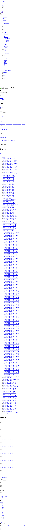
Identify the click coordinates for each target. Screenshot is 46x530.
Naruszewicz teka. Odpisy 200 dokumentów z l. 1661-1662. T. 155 (10, 396)
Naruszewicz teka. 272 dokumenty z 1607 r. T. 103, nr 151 (6, 453)
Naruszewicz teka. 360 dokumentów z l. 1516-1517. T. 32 (9, 176)
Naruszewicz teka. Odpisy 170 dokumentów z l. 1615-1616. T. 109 (10, 223)
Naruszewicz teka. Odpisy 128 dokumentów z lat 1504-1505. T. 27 (10, 173)
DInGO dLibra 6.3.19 (7, 525)
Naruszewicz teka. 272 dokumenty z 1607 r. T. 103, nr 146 (6, 432)
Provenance (5, 68)
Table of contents (6, 36)
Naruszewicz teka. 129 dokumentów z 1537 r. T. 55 (8, 190)
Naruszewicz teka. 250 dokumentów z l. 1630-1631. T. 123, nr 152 (11, 320)
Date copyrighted (6, 46)
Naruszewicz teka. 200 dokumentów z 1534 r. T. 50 (8, 187)
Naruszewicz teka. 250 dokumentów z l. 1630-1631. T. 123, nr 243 (11, 372)
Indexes (2, 25)
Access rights (5, 65)
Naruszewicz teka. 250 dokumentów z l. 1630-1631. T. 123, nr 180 (11, 334)
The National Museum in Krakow (3, 496)
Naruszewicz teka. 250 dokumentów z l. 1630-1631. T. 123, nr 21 (11, 245)
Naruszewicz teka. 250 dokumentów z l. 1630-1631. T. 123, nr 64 (11, 271)
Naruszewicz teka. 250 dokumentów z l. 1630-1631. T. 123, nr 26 (11, 248)
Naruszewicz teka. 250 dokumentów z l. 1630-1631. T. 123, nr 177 (11, 332)
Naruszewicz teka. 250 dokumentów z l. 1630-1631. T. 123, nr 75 (11, 278)
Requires (5, 62)
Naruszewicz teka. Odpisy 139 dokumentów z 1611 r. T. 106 (9, 221)
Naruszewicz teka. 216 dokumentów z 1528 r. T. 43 (8, 183)
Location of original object (8, 70)
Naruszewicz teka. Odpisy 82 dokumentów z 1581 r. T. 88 (9, 210)
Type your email (2, 87)
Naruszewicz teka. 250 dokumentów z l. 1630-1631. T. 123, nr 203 (11, 348)
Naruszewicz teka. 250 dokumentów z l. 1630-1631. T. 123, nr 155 (11, 322)
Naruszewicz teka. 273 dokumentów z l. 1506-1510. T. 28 (9, 174)
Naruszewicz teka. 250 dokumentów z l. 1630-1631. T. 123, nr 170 (11, 331)
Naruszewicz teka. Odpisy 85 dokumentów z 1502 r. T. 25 (9, 172)
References (5, 60)
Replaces (5, 61)
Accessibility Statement (5, 74)
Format (4, 49)
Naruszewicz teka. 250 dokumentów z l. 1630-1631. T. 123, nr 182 (11, 335)
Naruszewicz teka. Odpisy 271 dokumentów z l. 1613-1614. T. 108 (10, 222)
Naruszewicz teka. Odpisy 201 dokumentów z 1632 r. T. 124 (9, 377)
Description (3, 515)
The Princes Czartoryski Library (11, 140)
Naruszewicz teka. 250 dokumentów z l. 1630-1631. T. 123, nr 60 (11, 269)
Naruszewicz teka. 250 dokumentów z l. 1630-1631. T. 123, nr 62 (11, 270)
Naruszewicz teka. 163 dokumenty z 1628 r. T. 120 (8, 229)
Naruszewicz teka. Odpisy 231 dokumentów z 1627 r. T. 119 (9, 228)
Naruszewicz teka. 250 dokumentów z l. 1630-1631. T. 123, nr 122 (11, 302)
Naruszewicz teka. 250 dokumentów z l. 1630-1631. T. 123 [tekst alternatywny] (12, 231)
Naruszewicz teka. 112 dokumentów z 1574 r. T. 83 (8, 207)
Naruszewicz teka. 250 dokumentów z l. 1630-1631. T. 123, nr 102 (11, 290)
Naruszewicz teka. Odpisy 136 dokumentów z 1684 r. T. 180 (9, 409)
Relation (5, 55)
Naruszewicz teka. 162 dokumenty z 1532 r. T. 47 (8, 185)
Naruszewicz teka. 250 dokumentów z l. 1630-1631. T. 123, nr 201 (11, 347)
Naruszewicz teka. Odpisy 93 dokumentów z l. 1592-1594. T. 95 (10, 214)
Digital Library (3, 140)
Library (5, 22)
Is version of (5, 58)
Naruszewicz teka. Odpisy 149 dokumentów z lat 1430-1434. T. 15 (10, 166)
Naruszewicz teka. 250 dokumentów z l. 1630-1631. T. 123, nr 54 (11, 265)
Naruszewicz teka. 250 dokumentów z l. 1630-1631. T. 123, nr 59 (11, 268)
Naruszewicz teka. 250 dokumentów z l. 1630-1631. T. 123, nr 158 (11, 324)
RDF (0, 153)
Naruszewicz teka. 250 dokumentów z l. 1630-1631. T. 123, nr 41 (11, 257)
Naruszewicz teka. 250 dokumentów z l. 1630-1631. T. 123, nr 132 (11, 308)
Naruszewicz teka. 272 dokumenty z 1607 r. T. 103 (8, 219)
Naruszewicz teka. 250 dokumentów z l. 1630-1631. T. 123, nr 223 (11, 360)
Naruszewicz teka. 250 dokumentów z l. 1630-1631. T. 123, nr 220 (11, 358)
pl (2, 5)
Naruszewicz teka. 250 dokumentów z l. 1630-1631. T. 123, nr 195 (11, 343)
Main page (1, 502)
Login (1, 12)
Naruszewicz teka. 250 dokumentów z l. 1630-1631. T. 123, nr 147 (11, 317)
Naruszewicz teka (3, 157)
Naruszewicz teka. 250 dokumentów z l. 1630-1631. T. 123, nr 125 (11, 304)
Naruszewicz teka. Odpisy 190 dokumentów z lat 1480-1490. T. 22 (10, 170)
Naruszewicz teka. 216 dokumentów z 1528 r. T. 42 (8, 182)
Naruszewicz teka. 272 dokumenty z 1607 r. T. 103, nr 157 (6, 467)
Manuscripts (4, 20)
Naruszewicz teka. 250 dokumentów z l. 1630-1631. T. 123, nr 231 (11, 365)
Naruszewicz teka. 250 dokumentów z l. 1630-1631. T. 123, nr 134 (11, 309)
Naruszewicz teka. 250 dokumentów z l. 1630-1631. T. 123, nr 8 (11, 237)
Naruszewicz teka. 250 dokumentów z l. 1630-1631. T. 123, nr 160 (11, 325)
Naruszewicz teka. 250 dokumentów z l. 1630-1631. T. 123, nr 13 (11, 240)
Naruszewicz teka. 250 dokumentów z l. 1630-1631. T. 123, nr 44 (11, 259)
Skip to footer (3, 2)
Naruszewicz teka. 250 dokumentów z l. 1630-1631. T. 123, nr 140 (11, 313)
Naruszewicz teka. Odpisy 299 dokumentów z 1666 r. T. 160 (9, 399)
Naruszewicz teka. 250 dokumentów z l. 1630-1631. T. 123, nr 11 (11, 239)
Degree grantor (7, 41)
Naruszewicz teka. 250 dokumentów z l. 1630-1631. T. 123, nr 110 (11, 295)
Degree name (7, 39)
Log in (1, 522)
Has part (5, 56)
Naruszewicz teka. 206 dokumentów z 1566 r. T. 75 (8, 202)
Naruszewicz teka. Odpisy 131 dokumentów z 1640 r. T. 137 (9, 385)
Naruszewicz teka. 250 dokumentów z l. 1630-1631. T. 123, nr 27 (11, 249)
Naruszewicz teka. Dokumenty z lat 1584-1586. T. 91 (8, 212)
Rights (4, 64)
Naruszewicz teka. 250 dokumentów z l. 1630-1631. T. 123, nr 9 (11, 238)
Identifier (5, 51)
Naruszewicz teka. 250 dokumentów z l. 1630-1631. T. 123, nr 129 (11, 306)
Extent (5, 50)
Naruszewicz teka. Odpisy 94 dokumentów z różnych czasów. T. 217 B (10, 412)
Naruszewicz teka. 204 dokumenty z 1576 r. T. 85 (8, 208)
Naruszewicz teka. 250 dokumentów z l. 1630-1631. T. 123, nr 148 (11, 318)
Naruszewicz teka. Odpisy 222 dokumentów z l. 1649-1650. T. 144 (10, 389)
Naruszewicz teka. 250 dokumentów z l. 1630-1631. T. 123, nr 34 (11, 253)
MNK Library (1, 497)
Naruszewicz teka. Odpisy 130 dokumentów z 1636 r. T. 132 (9, 382)
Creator (4, 29)
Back (1, 14)
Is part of (5, 57)
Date (4, 42)
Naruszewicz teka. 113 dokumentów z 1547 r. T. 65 (8, 196)
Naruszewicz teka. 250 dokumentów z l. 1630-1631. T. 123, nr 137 (11, 311)
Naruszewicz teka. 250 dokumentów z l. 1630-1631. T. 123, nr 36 (11, 254)
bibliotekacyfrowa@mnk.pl (3, 493)
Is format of (5, 59)
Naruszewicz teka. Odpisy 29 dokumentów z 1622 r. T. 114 (9, 226)
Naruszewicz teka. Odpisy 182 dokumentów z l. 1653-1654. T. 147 (10, 391)
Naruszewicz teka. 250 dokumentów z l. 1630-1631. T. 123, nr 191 (11, 341)
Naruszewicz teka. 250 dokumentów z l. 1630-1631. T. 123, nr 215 (11, 355)
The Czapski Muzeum (6, 23)
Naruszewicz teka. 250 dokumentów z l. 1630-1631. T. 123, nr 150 (11, 319)
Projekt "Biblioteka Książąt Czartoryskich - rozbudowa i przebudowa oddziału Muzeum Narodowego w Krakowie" (12, 124)
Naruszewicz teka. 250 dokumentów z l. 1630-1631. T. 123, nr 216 (11, 356)
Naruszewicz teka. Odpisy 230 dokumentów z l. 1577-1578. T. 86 (10, 209)
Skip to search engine (4, 1)
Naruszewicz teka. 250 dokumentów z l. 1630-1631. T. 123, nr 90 (11, 287)
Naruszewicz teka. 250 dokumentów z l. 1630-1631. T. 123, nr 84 (11, 283)
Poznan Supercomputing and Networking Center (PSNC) (20, 525)
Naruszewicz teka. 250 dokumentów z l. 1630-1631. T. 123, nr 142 (11, 314)
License (5, 66)
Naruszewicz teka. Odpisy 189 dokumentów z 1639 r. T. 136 (9, 384)
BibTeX (2, 94)
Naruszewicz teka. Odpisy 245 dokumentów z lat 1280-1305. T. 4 (10, 159)
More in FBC (1, 477)
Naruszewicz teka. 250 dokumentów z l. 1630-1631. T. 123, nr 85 (11, 284)
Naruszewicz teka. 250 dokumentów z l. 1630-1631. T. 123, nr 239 (11, 370)
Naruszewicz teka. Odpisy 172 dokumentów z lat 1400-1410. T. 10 (10, 163)
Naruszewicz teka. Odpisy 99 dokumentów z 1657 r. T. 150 (9, 393)
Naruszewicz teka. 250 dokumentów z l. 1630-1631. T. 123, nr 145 (11, 316)
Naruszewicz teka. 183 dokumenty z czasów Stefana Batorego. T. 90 (10, 211)
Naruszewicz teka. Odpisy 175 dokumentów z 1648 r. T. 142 (9, 388)
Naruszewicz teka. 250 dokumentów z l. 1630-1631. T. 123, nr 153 (11, 321)
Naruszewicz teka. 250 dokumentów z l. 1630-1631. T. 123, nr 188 (11, 339)
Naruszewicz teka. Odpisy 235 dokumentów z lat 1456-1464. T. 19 (10, 168)
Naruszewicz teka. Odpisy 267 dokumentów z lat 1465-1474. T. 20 (10, 169)
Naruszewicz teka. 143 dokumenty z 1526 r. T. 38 (8, 180)
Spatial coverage (6, 33)
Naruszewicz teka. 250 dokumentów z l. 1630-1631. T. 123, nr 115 (11, 298)
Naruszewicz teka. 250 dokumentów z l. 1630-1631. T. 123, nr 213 (11, 354)
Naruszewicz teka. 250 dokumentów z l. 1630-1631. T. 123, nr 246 (11, 374)
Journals (4, 18)
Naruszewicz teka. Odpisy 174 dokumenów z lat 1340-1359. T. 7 (10, 161)
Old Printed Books (5, 17)
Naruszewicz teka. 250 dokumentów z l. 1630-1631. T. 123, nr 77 (11, 279)
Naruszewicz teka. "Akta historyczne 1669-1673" (8, 411)
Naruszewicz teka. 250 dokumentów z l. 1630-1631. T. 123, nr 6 (11, 236)
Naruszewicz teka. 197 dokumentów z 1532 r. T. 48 (8, 186)
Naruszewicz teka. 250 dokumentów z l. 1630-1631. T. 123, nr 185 (11, 337)
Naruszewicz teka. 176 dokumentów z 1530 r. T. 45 (8, 184)
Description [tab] (3, 99)
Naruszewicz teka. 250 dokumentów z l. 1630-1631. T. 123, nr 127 (11, 305)
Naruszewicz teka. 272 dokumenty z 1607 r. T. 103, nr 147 (6, 425)
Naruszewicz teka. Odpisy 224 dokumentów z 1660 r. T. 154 (9, 395)
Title (2, 512)
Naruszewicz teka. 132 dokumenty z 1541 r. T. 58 (8, 192)
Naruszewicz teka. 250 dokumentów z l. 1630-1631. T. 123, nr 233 (11, 366)
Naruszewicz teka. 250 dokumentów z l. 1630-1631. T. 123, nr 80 (11, 281)
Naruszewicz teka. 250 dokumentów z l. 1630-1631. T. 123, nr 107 (11, 293)
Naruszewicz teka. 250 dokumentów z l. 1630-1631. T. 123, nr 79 (11, 280)
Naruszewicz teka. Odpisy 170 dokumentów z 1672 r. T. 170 (9, 405)
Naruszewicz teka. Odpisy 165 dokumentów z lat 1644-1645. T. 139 (10, 386)
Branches (6, 140)
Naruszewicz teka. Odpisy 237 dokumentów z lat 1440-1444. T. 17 (10, 167)
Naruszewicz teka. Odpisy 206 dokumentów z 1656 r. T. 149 (9, 392)
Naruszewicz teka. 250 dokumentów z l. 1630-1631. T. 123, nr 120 (11, 301)
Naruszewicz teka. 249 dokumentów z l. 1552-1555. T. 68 (9, 198)
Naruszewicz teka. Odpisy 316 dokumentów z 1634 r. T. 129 (9, 380)
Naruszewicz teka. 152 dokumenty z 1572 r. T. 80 (8, 205)
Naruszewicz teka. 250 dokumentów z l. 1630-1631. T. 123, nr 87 (11, 285)
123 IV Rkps (1, 121)
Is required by (5, 63)
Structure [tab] (3, 100)
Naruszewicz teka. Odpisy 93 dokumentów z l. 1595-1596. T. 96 (10, 215)
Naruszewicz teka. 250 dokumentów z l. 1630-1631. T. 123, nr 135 (11, 310)
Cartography (4, 19)
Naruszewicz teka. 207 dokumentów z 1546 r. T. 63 (8, 195)
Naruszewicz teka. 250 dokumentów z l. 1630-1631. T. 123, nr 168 (11, 330)
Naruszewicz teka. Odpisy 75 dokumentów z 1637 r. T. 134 (9, 383)
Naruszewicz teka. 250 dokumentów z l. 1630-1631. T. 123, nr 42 (11, 258)
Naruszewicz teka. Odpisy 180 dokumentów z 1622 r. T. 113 (9, 225)
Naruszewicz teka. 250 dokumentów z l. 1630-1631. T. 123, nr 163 (11, 327)
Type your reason (12, 87)
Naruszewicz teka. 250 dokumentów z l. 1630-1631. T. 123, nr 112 (11, 296)
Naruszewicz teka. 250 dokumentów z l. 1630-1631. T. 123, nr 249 (11, 376)
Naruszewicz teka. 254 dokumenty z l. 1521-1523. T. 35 (9, 178)
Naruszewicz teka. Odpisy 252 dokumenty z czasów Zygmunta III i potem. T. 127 (11, 379)
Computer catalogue (5, 72)
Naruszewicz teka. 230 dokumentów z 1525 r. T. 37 (8, 179)
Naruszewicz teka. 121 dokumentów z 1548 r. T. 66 (8, 197)
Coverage (5, 32)
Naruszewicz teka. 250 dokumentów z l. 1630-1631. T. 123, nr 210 (11, 352)
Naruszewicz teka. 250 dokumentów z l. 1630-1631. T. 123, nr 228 (11, 363)
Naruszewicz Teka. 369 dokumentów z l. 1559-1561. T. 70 (9, 199)
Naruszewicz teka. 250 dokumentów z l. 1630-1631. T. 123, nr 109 (11, 294)
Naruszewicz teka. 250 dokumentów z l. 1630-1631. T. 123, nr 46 (11, 260)
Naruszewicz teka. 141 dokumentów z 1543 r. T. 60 (8, 193)
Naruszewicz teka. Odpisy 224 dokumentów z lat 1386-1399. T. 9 (10, 162)
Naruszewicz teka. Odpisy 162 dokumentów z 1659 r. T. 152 (9, 394)
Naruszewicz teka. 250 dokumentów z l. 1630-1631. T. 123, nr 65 (11, 272)
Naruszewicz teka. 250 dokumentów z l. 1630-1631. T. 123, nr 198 (11, 345)
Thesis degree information (8, 38)
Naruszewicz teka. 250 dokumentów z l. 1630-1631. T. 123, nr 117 (11, 299)
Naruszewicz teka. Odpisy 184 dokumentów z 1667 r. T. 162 (9, 400)
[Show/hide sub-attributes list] (3, 49)
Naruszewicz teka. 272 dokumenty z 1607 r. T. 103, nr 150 (6, 460)
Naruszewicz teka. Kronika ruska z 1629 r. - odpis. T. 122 (9, 230)
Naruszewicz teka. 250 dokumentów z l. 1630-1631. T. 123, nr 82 (11, 282)
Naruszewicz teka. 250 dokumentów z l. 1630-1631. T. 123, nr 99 (11, 288)
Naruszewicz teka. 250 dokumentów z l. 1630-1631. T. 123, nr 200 (11, 346)
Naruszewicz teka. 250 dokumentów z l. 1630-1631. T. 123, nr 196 (11, 344)
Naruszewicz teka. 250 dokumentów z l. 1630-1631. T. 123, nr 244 (11, 373)
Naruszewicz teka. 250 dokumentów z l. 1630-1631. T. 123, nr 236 (11, 368)
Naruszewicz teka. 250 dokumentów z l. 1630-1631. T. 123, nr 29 (11, 250)
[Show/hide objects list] (5, 78)
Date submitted (6, 44)
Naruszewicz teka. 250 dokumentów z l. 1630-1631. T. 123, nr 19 (11, 244)
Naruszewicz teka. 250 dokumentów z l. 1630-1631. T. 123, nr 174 (11, 277)
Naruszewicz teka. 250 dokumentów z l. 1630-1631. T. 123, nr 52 (11, 264)
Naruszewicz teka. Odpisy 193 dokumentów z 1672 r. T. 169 (9, 404)
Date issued (5, 45)
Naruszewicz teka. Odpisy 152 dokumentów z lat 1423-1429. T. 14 (10, 165)
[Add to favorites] (0, 95)
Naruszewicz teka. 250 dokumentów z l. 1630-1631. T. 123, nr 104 (11, 291)
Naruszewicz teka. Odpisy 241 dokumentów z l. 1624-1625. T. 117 (10, 227)
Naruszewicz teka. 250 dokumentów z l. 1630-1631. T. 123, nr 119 (11, 300)
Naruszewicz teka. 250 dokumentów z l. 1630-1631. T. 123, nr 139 (11, 312)
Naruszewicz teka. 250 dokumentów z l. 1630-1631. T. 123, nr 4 (11, 235)
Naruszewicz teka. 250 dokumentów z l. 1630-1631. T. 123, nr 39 (11, 256)
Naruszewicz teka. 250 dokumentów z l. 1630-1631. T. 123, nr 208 (11, 351)
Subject (4, 30)
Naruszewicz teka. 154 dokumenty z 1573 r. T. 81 (8, 206)
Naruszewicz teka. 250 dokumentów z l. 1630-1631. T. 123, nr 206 (11, 350)
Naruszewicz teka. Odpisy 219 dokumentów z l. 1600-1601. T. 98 (10, 216)
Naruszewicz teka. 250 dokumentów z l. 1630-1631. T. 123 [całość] (11, 232)
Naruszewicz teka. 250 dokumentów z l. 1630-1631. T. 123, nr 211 (11, 353)
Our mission (3, 518)
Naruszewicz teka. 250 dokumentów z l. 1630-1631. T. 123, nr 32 (11, 252)
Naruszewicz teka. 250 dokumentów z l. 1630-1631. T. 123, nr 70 (11, 275)
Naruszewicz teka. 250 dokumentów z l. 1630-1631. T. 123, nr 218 (11, 357)
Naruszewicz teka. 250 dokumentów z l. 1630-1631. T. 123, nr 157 (11, 323)
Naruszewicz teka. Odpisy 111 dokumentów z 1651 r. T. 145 (9, 390)
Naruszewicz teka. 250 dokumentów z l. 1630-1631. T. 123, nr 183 (11, 336)
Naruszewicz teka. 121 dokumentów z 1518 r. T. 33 (8, 177)
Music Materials (3, 506)
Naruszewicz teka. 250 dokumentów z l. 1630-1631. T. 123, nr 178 (11, 333)
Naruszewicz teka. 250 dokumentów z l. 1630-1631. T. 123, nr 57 (11, 267)
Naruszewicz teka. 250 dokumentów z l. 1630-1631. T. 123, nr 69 (11, 274)
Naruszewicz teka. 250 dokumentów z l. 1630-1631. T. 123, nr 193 (11, 342)
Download (1, 98)
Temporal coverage (6, 34)
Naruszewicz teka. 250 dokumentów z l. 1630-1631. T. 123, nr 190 (11, 340)
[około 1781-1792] (2, 107)
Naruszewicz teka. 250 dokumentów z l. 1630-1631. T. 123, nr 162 (11, 326)
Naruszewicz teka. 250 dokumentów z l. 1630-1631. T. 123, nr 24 (11, 247)
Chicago (1, 482)
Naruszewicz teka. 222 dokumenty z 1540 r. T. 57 (8, 191)
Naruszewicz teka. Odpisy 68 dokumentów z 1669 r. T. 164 (9, 401)
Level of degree (7, 40)
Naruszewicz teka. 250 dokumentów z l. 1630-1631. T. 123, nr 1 (11, 233)
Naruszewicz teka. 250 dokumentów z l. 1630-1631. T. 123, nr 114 (11, 297)
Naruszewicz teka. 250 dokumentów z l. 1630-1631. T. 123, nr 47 (11, 261)
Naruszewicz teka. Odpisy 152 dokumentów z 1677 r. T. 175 (9, 408)
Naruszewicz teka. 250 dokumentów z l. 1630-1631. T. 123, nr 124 (11, 303)
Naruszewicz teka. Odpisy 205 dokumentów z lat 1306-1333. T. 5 (10, 160)
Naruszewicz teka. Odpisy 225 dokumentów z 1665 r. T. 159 (9, 398)
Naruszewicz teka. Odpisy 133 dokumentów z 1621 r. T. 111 (9, 224)
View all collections (4, 509)
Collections (4, 78)
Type (3, 48)
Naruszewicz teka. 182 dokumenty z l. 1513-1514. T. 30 (9, 175)
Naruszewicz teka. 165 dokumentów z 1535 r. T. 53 (8, 189)
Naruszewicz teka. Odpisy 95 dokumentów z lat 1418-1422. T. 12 (10, 164)
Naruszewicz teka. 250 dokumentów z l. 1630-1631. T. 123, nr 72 (11, 276)
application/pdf (1, 116)
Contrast (2, 12)
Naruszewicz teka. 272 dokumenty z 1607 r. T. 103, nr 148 (6, 418)
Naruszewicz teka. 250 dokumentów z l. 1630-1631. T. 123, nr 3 (11, 234)
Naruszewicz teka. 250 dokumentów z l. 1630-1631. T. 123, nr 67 (11, 273)
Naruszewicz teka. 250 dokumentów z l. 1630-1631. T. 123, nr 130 (11, 307)
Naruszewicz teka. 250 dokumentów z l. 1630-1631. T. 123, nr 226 (11, 362)
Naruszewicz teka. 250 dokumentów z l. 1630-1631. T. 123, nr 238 (11, 369)
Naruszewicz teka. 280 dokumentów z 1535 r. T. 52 (8, 188)
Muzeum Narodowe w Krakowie (3, 129)
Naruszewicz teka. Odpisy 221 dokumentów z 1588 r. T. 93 (9, 213)
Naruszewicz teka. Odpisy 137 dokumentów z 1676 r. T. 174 (9, 407)
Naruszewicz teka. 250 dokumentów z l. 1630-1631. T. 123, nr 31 (11, 251)
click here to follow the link (3, 134)
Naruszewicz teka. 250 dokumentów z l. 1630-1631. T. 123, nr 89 (11, 286)
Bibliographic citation (6, 53)
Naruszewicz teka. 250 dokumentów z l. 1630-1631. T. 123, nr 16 (11, 242)
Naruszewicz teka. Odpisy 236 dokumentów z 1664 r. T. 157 (9, 397)
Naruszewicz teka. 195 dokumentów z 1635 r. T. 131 (8, 381)
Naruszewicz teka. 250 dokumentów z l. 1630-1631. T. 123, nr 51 (11, 263)
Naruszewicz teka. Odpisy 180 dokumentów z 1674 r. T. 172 (9, 406)
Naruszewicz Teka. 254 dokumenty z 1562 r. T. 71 (8, 200)
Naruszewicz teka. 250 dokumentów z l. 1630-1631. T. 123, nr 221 (11, 359)
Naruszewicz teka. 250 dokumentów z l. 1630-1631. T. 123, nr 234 (11, 367)
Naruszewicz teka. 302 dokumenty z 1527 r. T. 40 (8, 181)
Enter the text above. (5, 88)
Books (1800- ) (3, 505)
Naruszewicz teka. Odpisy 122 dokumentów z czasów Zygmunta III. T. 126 (11, 378)
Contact (6, 71)
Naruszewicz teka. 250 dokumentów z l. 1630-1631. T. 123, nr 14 (11, 241)
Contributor (3, 513)
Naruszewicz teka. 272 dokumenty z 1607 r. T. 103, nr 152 (6, 446)
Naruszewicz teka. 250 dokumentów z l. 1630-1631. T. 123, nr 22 (11, 246)
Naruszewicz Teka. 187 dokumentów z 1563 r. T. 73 (8, 201)
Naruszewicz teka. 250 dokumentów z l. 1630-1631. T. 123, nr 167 (11, 329)
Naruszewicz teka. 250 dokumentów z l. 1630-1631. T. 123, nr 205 (11, 349)
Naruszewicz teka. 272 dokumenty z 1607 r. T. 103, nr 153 (6, 439)
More (0, 474)
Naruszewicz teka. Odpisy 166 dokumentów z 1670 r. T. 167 (9, 403)
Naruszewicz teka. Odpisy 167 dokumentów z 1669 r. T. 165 (9, 402)
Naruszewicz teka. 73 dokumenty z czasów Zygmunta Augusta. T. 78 (10, 204)
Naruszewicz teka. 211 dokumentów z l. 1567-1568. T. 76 (9, 203)
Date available (5, 47)
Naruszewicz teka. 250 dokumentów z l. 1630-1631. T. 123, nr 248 (11, 375)
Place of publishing (6, 37)
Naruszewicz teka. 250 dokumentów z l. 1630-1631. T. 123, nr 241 (11, 371)
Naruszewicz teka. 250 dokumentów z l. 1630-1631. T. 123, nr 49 (11, 262)
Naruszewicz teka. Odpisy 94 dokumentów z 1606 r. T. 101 (9, 218)
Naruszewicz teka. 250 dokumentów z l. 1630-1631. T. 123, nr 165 (11, 328)
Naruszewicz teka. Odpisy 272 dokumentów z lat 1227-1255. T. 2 (10, 158)
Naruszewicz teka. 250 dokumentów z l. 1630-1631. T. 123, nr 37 (11, 255)
